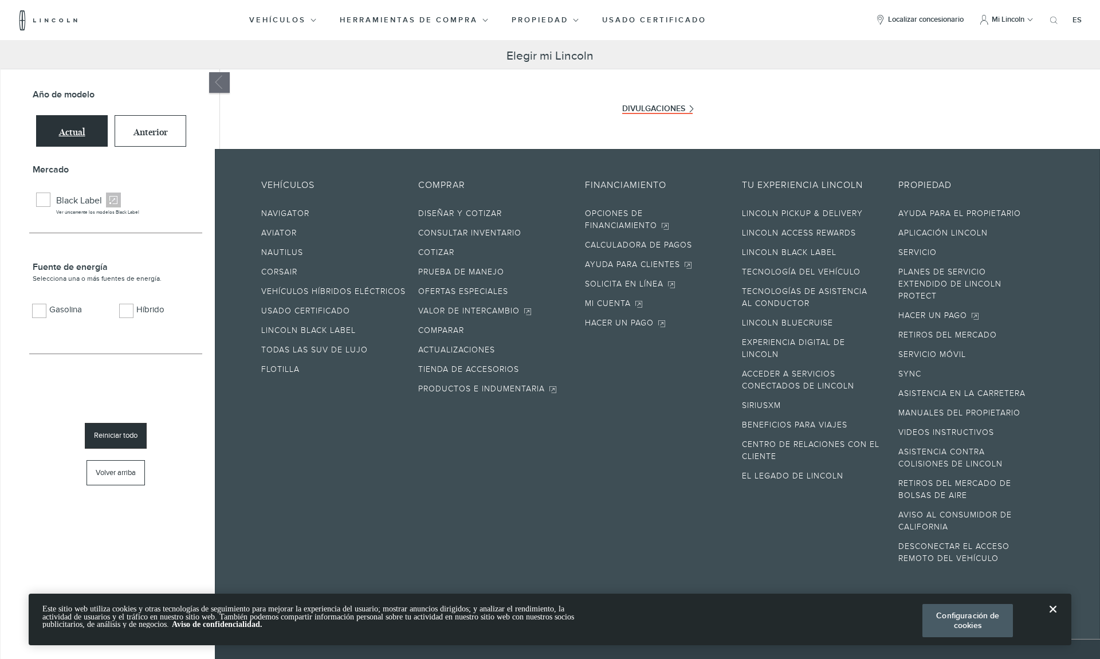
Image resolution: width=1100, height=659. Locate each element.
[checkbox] (43, 200)
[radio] (72, 131)
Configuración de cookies (967, 620)
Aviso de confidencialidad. (217, 624)
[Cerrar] (1053, 618)
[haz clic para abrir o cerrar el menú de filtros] (219, 82)
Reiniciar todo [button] (116, 435)
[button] (284, 20)
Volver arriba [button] (116, 472)
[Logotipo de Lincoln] (48, 20)
